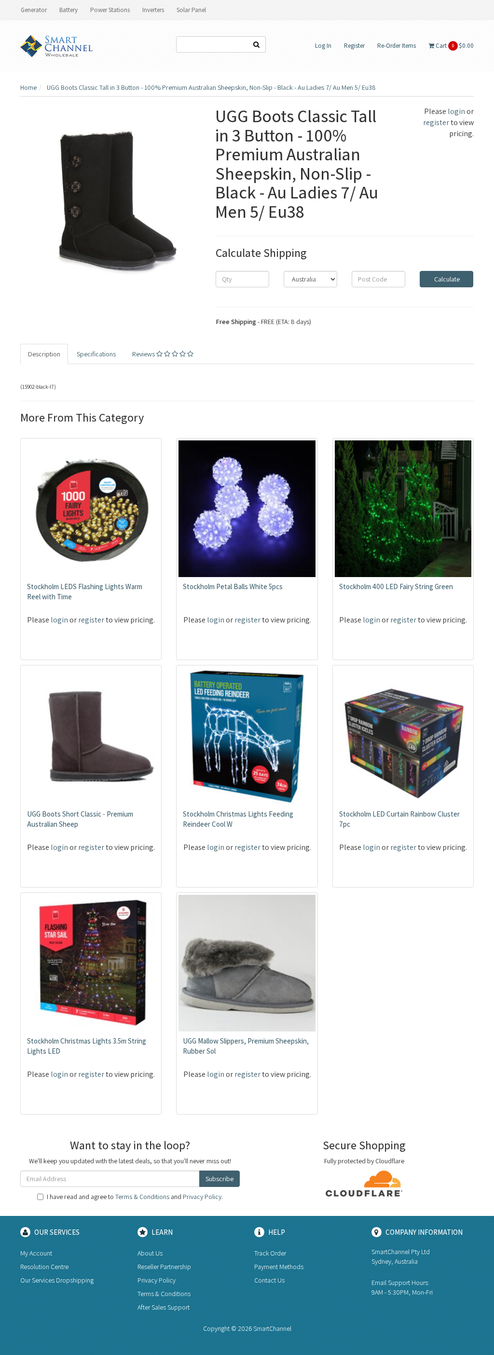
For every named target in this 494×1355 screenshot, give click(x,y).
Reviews (144, 354)
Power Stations (110, 10)
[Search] (256, 44)
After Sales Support (163, 1307)
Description (44, 354)
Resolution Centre (44, 1266)
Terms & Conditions (142, 1196)
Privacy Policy (202, 1196)
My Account (36, 1253)
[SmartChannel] (56, 45)
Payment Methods (278, 1266)
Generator (34, 10)
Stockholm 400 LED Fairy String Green (396, 586)
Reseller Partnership (164, 1266)
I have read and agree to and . (135, 1196)
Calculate (446, 279)
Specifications (96, 354)
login (456, 111)
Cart (454, 46)
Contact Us (269, 1280)
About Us (150, 1253)
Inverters (153, 10)
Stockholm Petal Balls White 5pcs (233, 586)
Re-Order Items (396, 46)
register (436, 122)
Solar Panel (191, 10)
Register (354, 46)
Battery (68, 10)
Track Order (270, 1253)
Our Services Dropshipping (57, 1280)
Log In (323, 46)
